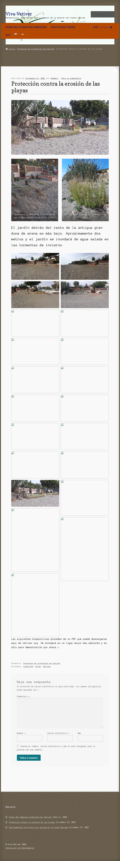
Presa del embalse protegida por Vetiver (30, 817)
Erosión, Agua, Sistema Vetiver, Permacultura (26, 27)
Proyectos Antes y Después (63, 27)
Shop (8, 34)
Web (79, 733)
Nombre (21, 733)
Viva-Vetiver (19, 13)
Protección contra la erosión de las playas (32, 822)
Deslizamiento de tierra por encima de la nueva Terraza (38, 827)
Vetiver (47, 666)
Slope (38, 666)
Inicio (12, 49)
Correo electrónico (58, 733)
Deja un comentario (71, 78)
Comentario (23, 696)
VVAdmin (54, 78)
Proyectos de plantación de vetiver (35, 49)
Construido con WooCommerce (20, 848)
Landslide (28, 666)
